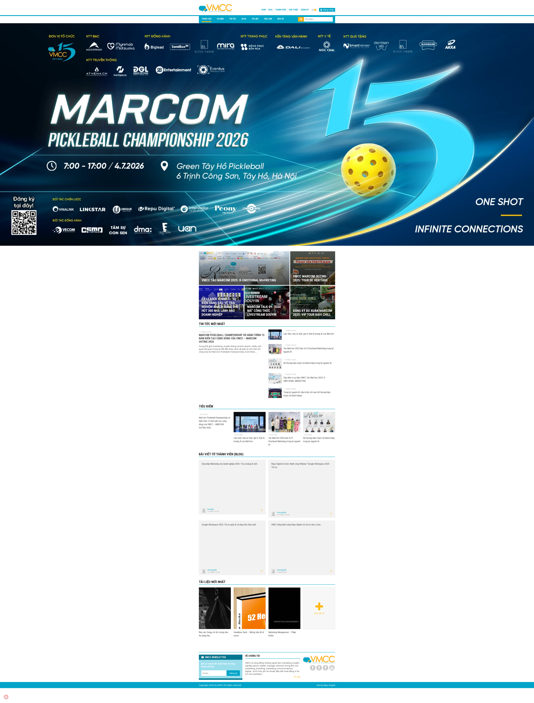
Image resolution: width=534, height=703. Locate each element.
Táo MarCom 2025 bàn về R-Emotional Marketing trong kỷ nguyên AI (284, 441)
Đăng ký (305, 9)
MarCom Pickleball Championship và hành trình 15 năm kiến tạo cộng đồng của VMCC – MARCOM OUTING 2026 (231, 338)
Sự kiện (220, 19)
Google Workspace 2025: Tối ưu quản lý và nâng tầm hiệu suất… (229, 524)
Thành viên (280, 9)
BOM (263, 9)
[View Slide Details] (267, 134)
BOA (270, 9)
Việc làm (268, 19)
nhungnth (281, 512)
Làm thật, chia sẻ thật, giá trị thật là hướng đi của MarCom (308, 334)
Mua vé (280, 19)
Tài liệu (255, 19)
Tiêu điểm (206, 406)
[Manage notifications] (6, 697)
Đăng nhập (328, 9)
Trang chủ (206, 19)
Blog (244, 19)
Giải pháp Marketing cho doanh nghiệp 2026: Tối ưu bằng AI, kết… (230, 464)
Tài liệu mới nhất (212, 582)
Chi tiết (297, 676)
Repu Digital (329, 685)
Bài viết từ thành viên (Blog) (221, 454)
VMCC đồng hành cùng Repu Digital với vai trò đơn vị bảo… (296, 524)
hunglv (210, 509)
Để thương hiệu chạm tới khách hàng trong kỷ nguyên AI (307, 363)
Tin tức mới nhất (212, 324)
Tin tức (232, 19)
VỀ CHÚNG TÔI (252, 655)
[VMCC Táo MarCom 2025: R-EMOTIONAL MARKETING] (215, 608)
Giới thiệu (293, 9)
